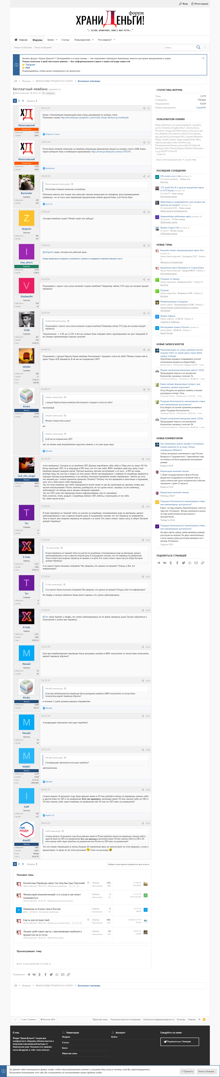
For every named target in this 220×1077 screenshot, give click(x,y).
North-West (195, 139)
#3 (148, 176)
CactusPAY (201, 107)
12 (74, 886)
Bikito (25, 912)
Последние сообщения (171, 170)
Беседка (164, 182)
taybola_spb (160, 142)
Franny (184, 130)
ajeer (169, 142)
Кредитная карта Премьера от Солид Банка (182, 267)
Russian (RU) (49, 1019)
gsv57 (158, 128)
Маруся (180, 148)
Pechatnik (165, 128)
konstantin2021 (178, 136)
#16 (148, 680)
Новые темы (164, 244)
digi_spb (159, 136)
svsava (190, 130)
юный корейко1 (183, 125)
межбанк (50, 93)
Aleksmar (166, 125)
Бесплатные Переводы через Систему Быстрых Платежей (54, 883)
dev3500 (176, 130)
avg (188, 142)
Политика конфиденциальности (158, 1019)
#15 (148, 647)
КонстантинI (135, 897)
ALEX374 (165, 151)
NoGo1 (166, 136)
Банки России (166, 333)
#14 (148, 610)
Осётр (138, 922)
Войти (114, 1037)
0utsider (188, 148)
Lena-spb (198, 130)
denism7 (177, 133)
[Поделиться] (144, 108)
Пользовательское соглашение (126, 1019)
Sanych (172, 139)
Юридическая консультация (60, 901)
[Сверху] (199, 1019)
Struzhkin (137, 885)
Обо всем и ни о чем (170, 176)
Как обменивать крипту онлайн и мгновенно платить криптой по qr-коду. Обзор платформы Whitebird (182, 446)
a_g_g (157, 151)
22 (77, 923)
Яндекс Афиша (167, 315)
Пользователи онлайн (171, 119)
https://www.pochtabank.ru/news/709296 (111, 151)
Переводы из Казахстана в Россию (42, 908)
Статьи (65, 1042)
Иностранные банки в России (174, 327)
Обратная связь (100, 1019)
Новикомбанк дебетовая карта (175, 216)
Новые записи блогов (170, 344)
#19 (148, 789)
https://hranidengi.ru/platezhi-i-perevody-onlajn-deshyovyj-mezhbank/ (95, 117)
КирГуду (159, 148)
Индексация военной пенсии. (174, 471)
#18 (148, 749)
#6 (148, 279)
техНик (165, 139)
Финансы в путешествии (58, 923)
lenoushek (183, 145)
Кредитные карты (168, 196)
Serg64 (186, 139)
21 (73, 923)
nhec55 (185, 133)
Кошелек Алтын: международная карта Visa (182, 250)
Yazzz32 (173, 151)
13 (78, 886)
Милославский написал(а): (57, 184)
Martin (158, 125)
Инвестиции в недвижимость (173, 211)
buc (156, 133)
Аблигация (198, 148)
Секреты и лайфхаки (170, 322)
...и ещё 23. (160, 154)
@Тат (45, 616)
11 (70, 886)
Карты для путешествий (36, 920)
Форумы (66, 1037)
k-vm (173, 125)
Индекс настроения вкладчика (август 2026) (182, 370)
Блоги (64, 1048)
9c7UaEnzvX (194, 145)
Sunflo (138, 933)
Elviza (196, 128)
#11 (148, 506)
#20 (148, 823)
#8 (148, 349)
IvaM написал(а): (53, 831)
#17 (148, 716)
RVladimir (198, 136)
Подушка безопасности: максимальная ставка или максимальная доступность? (182, 403)
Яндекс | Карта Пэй (169, 227)
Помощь (181, 1019)
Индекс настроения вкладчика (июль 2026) (181, 418)
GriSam (189, 128)
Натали (197, 133)
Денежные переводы (57, 886)
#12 (148, 540)
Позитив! (164, 290)
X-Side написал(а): (53, 584)
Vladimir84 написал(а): (55, 321)
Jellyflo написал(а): (54, 397)
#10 (148, 459)
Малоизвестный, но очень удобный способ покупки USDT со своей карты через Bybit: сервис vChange (181, 352)
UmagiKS (175, 128)
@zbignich (48, 252)
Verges (158, 139)
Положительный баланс (166, 145)
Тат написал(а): (52, 548)
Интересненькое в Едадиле (174, 301)
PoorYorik (159, 130)
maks (174, 142)
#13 (148, 576)
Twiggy (168, 130)
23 (80, 923)
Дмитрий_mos (165, 133)
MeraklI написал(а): (54, 688)
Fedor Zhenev (170, 148)
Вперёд (31, 101)
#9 (148, 389)
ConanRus (196, 125)
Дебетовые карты (55, 938)
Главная (192, 1019)
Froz (191, 133)
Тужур (179, 139)
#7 (148, 313)
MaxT (182, 128)
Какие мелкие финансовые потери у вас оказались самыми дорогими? (180, 386)
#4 (148, 212)
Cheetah (189, 136)
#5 (148, 245)
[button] (56, 40)
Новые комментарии (170, 438)
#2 (148, 142)
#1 (148, 108)
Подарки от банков (169, 278)
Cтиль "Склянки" (28, 1019)
